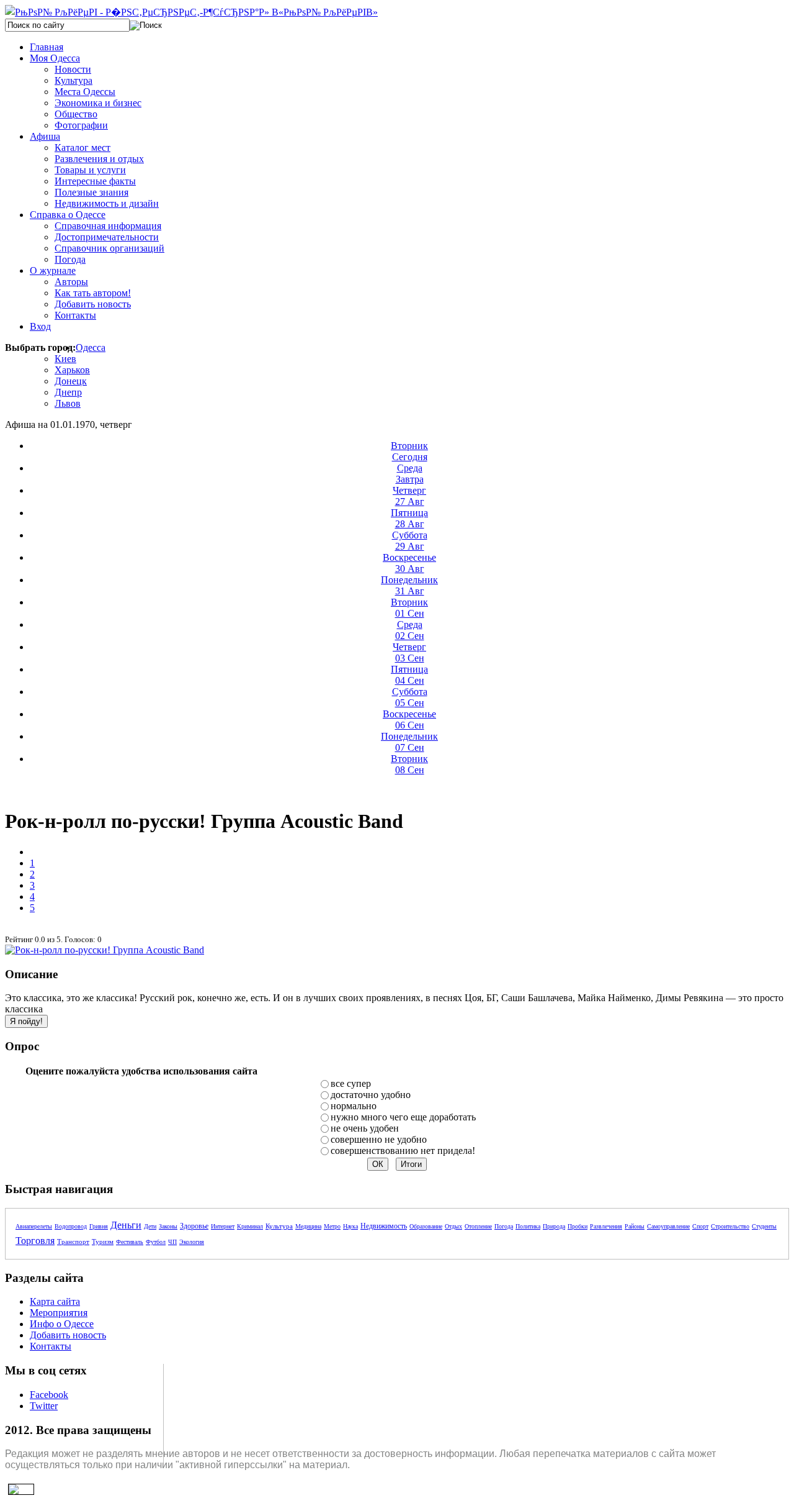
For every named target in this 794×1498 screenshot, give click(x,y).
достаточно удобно (371, 1094)
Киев (65, 358)
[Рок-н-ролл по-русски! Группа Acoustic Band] (104, 950)
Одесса (90, 347)
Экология (191, 1241)
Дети (150, 1226)
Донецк (71, 381)
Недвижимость (383, 1226)
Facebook (49, 1394)
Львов (68, 403)
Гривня (98, 1226)
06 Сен (409, 719)
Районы (635, 1226)
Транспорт (73, 1241)
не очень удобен (365, 1128)
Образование (425, 1226)
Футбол (156, 1241)
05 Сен (409, 697)
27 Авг (409, 496)
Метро (332, 1226)
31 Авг (409, 585)
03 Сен (409, 652)
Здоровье (194, 1226)
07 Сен (409, 742)
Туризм (103, 1241)
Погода (503, 1226)
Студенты (764, 1226)
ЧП (172, 1241)
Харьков (72, 370)
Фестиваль (129, 1241)
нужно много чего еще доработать (403, 1117)
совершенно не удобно (379, 1139)
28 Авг (409, 518)
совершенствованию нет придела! (403, 1150)
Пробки (577, 1226)
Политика (527, 1226)
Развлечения (606, 1226)
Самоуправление (668, 1226)
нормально (354, 1106)
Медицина (308, 1226)
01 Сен (409, 608)
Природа (554, 1226)
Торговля (35, 1240)
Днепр (68, 392)
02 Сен (409, 630)
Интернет (222, 1226)
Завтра (410, 473)
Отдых (453, 1226)
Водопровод (71, 1226)
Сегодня (409, 451)
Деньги (125, 1225)
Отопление (478, 1226)
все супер (351, 1083)
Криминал (250, 1226)
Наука (350, 1226)
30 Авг (409, 563)
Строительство (730, 1226)
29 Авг (409, 541)
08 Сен (409, 764)
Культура (279, 1226)
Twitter (44, 1405)
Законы (168, 1226)
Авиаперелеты (34, 1226)
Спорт (700, 1226)
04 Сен (409, 675)
